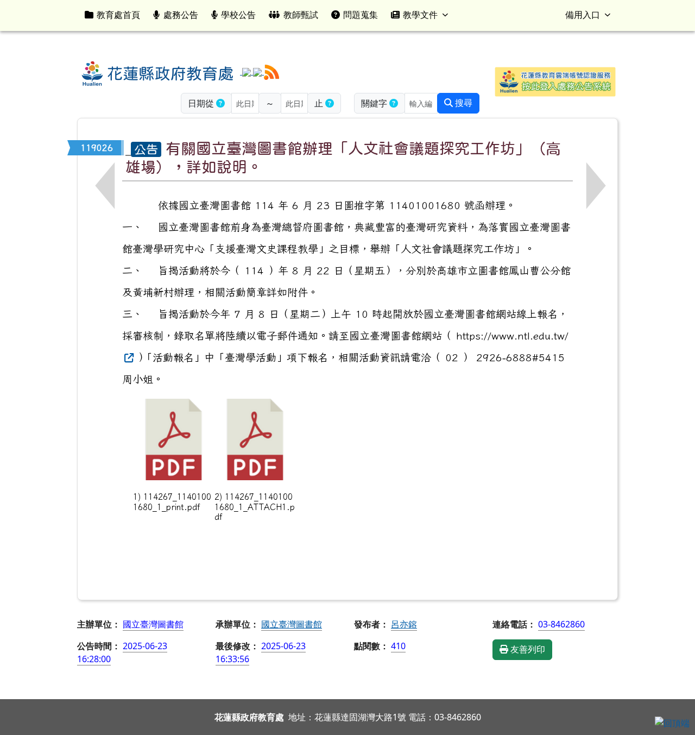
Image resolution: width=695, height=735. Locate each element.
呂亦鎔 (404, 624)
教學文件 (420, 15)
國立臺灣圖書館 (291, 624)
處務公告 (180, 15)
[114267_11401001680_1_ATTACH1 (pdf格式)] (255, 439)
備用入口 (582, 15)
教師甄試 (300, 15)
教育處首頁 (118, 15)
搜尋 (462, 103)
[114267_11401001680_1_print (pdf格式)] (173, 439)
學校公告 (238, 15)
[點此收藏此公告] (128, 147)
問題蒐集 (360, 15)
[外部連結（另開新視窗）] (128, 357)
